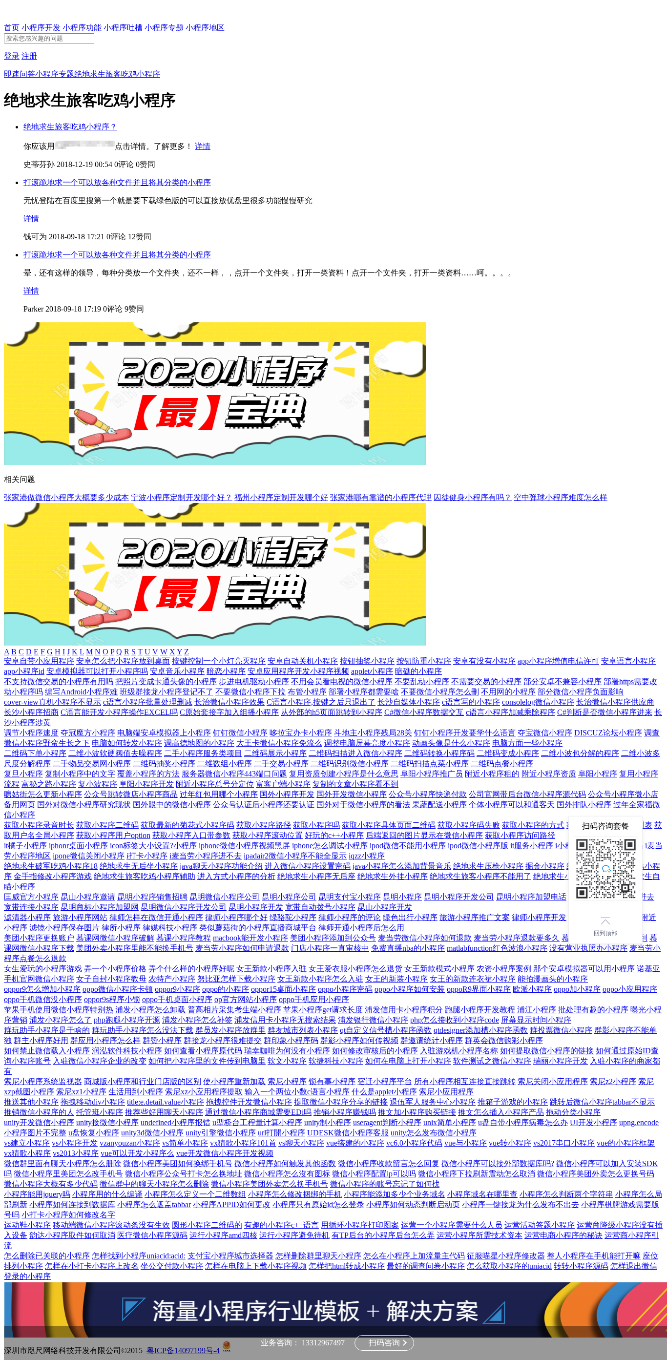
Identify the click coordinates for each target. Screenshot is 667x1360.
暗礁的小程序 (418, 671)
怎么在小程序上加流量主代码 (414, 1256)
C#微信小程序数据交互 (424, 712)
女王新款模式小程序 (439, 968)
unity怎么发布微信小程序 (434, 1133)
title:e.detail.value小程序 (165, 1102)
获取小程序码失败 (469, 825)
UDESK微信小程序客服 (348, 1133)
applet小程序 (372, 671)
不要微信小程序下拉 (250, 692)
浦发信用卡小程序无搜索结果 (285, 1020)
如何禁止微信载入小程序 (47, 1050)
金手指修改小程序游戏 (53, 876)
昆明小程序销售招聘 (152, 897)
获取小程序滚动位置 (267, 835)
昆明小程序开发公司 (459, 897)
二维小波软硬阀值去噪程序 (115, 753)
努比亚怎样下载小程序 (236, 979)
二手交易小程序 (281, 763)
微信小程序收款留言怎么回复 (388, 1163)
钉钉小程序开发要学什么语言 (465, 733)
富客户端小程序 (283, 784)
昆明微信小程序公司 (224, 897)
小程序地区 (205, 27)
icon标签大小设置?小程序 (153, 845)
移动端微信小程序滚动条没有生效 (111, 1225)
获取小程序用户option (113, 835)
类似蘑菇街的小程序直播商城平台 (257, 927)
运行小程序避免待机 (294, 1235)
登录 (12, 56)
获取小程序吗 (316, 825)
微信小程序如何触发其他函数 (285, 1163)
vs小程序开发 (75, 1143)
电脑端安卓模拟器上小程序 (164, 733)
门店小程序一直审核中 (330, 948)
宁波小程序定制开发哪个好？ (181, 497)
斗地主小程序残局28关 (373, 733)
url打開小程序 (281, 1133)
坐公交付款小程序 (172, 1266)
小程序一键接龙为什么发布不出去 (520, 1204)
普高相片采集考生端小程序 (234, 1009)
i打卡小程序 (146, 856)
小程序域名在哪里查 (482, 1194)
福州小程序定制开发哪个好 (281, 497)
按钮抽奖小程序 (367, 661)
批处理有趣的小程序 (593, 1009)
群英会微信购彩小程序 (504, 1040)
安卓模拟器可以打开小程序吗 (97, 671)
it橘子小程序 (25, 845)
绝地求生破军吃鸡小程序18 (51, 866)
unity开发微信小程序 (39, 1122)
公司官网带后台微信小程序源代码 (527, 794)
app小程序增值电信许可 (558, 661)
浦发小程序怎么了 (60, 1020)
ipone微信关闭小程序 (89, 856)
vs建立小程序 (27, 1143)
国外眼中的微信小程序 (172, 804)
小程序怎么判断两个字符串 (566, 1194)
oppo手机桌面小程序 (177, 999)
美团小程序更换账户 (39, 938)
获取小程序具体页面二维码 (389, 825)
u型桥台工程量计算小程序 (257, 1122)
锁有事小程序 (332, 1081)
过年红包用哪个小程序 (219, 794)
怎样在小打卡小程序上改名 (92, 1266)
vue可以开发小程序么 (137, 1153)
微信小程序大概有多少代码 (51, 1184)
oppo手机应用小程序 (314, 999)
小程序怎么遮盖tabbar (154, 1204)
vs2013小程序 (76, 1153)
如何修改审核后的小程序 (375, 1050)
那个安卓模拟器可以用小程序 (584, 968)
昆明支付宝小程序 (349, 897)
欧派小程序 (532, 989)
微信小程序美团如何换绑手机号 (177, 1163)
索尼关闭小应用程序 (553, 1081)
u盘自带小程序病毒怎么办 (523, 1122)
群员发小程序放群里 (230, 1030)
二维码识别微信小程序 (350, 763)
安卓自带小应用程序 (39, 661)
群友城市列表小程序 (303, 1030)
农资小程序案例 (504, 968)
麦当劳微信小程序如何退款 (425, 938)
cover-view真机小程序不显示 (52, 702)
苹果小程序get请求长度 (323, 1009)
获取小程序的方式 (533, 825)
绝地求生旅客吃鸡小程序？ (70, 127)
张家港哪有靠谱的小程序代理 (381, 497)
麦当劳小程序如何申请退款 (242, 948)
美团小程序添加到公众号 (333, 938)
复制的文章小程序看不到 (355, 784)
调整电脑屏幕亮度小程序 (367, 743)
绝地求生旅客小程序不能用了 (480, 876)
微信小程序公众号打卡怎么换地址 (183, 1174)
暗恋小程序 (226, 671)
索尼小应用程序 (446, 1092)
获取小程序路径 (263, 825)
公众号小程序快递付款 (428, 794)
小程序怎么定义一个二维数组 (195, 1194)
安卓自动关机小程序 (303, 661)
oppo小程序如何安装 (410, 989)
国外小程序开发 (287, 794)
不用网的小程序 (508, 692)
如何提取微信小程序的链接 (547, 1050)
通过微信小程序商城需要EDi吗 (258, 1112)
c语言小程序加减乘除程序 (510, 712)
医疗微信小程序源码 (152, 1235)
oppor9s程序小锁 (112, 999)
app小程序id (24, 671)
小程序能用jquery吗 (37, 1194)
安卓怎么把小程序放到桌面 (123, 661)
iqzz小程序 (367, 856)
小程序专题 (164, 27)
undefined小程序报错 (175, 1122)
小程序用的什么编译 (107, 1194)
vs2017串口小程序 (564, 1143)
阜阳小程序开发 (146, 784)
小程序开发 (41, 27)
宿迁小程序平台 (384, 1081)
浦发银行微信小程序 (373, 1020)
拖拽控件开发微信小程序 (249, 1102)
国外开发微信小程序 (351, 794)
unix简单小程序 (449, 1122)
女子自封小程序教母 (111, 979)
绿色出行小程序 (410, 917)
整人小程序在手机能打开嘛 (594, 1256)
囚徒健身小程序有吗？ (473, 497)
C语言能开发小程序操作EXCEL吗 (119, 712)
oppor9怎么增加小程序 (42, 989)
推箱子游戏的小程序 (513, 1102)
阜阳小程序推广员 (431, 774)
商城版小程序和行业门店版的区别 (142, 1081)
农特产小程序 (171, 979)
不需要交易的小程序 (486, 681)
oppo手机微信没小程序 (43, 999)
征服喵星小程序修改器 (506, 1256)
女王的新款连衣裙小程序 (473, 979)
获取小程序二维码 (107, 825)
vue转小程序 (510, 1143)
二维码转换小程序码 (439, 753)
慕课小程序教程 (183, 938)
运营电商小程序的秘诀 (563, 1235)
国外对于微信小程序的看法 (363, 804)
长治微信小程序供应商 (615, 702)
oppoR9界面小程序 (479, 989)
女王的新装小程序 (396, 979)
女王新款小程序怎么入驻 (320, 979)
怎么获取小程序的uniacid (509, 1266)
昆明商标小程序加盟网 (100, 907)
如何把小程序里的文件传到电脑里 (207, 1061)
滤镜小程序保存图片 (64, 927)
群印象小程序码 (291, 1040)
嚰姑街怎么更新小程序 (43, 794)
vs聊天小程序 (301, 1143)
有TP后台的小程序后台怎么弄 (383, 1235)
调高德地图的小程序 (199, 743)
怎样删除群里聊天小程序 (318, 1256)
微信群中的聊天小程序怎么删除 (154, 1184)
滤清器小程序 (27, 917)
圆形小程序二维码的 (207, 1225)
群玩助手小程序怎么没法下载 (142, 1030)
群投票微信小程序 (561, 1030)
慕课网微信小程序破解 (115, 938)
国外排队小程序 (584, 804)
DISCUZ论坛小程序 (608, 733)
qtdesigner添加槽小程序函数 (481, 1030)
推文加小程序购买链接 (417, 1112)
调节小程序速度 (31, 733)
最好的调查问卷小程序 (426, 1266)
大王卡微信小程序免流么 (279, 743)
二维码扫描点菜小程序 (430, 763)
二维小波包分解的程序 (580, 753)
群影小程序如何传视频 (359, 1040)
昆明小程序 (402, 897)
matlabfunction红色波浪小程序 (497, 948)
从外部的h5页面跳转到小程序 (331, 712)
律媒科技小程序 (170, 927)
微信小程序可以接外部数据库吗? (497, 1163)
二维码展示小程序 (275, 753)
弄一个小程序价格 (115, 968)
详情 (202, 146)
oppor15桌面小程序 (283, 989)
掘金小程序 (544, 866)
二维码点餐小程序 (502, 763)
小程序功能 (82, 27)
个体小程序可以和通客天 (512, 804)
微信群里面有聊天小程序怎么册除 (62, 1163)
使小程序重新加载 (234, 1081)
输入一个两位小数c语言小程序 (297, 1092)
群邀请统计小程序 (431, 1040)
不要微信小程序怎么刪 (440, 692)
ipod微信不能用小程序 (408, 845)
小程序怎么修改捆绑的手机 (295, 1194)
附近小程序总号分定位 (215, 784)
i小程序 (568, 845)
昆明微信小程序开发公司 (184, 907)
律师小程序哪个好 (236, 917)
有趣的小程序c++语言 (281, 1225)
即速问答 (19, 74)
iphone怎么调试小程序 (330, 845)
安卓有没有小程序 (484, 661)
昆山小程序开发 (384, 907)
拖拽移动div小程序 (93, 1102)
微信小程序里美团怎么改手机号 (68, 1174)
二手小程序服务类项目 (203, 753)
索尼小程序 (287, 1081)
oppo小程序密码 (345, 989)
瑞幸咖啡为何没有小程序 (287, 1050)
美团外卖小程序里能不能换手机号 (134, 948)
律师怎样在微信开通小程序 (156, 917)
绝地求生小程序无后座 (316, 876)
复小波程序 (97, 784)
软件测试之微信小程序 (492, 1061)
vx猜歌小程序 (27, 1153)
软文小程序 (287, 1061)
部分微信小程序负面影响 (581, 692)
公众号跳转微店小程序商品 (131, 794)
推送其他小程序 (31, 1102)
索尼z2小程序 (613, 1081)
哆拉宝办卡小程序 (301, 733)
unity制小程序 (327, 1122)
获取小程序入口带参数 (191, 835)
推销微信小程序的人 (39, 1112)
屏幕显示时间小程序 (536, 1020)
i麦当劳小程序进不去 (205, 856)
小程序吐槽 (123, 27)
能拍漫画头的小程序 (553, 979)
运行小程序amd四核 (223, 1235)
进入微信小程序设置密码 (308, 866)
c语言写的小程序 (471, 702)
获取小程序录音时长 (39, 825)
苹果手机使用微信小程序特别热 (58, 1009)
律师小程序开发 (539, 917)
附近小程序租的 (492, 774)
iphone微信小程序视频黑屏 (244, 845)
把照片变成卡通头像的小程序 (166, 681)
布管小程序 (307, 692)
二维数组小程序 (224, 763)
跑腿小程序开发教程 (480, 1009)
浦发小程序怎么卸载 (150, 1009)
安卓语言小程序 (628, 661)
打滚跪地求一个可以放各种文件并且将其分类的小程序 (117, 182)
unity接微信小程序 (107, 1122)
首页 (12, 27)
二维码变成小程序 (508, 753)
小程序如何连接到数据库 (72, 1204)
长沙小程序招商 (31, 712)
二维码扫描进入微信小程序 (355, 753)
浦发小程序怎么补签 (197, 1020)
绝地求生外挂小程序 (392, 876)
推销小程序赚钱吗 (344, 1112)
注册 (29, 56)
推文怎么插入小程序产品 (501, 1112)
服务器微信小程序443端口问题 (234, 774)
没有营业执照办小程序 (588, 948)
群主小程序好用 (41, 1040)
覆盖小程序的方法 (148, 774)
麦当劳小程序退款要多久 (517, 938)
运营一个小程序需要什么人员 (451, 1225)
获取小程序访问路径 (520, 835)
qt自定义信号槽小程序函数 (386, 1030)
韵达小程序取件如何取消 (72, 1235)
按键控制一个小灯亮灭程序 (219, 661)
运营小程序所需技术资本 (479, 1235)
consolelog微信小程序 (538, 702)
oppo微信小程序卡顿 (118, 989)
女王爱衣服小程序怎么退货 (355, 968)
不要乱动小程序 (422, 681)
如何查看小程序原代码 (203, 1050)
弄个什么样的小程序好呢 (191, 968)
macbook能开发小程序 (250, 938)
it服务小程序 (531, 845)
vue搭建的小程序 (355, 1143)
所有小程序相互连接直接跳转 (465, 1081)
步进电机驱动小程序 (254, 681)
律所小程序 (121, 927)
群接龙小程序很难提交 (223, 1040)
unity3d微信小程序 (152, 1133)
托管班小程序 (99, 1112)
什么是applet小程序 (384, 1092)
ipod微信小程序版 (478, 845)
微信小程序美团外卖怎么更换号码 (595, 1174)
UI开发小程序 (593, 1122)
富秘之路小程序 (48, 784)
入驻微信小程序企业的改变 (99, 1061)
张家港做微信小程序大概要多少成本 (66, 497)
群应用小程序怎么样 (105, 1040)
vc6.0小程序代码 (414, 1143)
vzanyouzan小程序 (130, 1143)
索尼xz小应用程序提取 (204, 1092)
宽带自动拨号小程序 (320, 907)
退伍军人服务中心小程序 (433, 1102)
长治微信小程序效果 (229, 702)
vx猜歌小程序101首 (243, 1143)
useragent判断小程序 (387, 1122)
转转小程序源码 (581, 1266)
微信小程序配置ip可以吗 (374, 1174)
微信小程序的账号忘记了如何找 (384, 1184)
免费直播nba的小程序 (408, 948)
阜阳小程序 (597, 774)
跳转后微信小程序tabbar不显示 (602, 1102)
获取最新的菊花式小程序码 (187, 825)
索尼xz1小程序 (81, 1092)
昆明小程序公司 (289, 897)
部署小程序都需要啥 (364, 692)
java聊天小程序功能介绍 (221, 866)
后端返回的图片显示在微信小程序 (424, 835)
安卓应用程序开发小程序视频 (298, 671)
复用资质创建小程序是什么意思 (343, 774)
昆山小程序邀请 (88, 897)
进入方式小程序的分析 (236, 876)
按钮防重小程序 (423, 661)
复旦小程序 (23, 774)
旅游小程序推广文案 (474, 917)
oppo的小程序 (225, 989)
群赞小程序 (162, 1040)
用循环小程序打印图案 (360, 1225)
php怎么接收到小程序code (454, 1020)
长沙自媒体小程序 (408, 702)
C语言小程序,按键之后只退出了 (321, 702)
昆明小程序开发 (256, 907)
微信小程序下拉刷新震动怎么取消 (476, 1174)
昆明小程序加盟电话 (531, 897)
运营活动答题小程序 (539, 1225)
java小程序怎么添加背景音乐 (402, 866)
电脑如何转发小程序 (127, 743)
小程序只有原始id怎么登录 (318, 1204)
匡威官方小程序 (31, 897)
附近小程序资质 (548, 774)
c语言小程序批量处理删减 (147, 702)
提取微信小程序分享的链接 (341, 1102)
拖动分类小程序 (573, 1112)
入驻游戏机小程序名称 (459, 1050)
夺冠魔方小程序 (88, 733)
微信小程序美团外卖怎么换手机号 (269, 1184)
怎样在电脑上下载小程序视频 (256, 1266)
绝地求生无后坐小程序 (139, 866)
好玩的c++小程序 (334, 835)
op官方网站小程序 (245, 999)
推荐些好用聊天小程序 (164, 1112)
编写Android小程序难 (81, 692)
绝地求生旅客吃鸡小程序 (117, 74)
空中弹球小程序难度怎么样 (560, 497)
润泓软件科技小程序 (127, 1050)
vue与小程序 (465, 1143)
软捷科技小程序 (336, 1061)
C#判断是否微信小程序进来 (604, 712)
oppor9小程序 (177, 989)
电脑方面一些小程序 (527, 743)
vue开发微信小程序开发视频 (224, 1153)
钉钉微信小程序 (240, 733)
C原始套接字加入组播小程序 (229, 712)
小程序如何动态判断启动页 (413, 1204)
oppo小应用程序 (630, 989)
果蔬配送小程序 (439, 804)
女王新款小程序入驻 (271, 968)
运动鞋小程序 (27, 1225)
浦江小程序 (536, 1009)
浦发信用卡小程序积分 (404, 1009)
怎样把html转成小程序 (347, 1266)
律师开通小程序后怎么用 (361, 927)
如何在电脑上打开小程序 (408, 1061)
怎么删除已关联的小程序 (47, 1256)
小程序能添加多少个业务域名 (394, 1194)
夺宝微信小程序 (545, 733)
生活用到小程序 (135, 1092)
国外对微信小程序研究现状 (84, 804)
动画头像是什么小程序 (451, 743)
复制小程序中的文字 (80, 774)
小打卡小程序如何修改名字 (68, 1215)
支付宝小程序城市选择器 (230, 1256)
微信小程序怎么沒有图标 (287, 1174)
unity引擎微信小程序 (221, 1133)
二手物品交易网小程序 (92, 763)
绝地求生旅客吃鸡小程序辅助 (144, 876)
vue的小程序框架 (626, 1143)
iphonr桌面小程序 (78, 845)
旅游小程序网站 (80, 917)
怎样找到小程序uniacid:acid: (139, 1256)
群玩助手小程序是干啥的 (47, 1030)
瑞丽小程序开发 (560, 1061)
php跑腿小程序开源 (127, 1020)
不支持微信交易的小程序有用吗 (58, 681)
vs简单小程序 (185, 1143)
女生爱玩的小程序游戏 (43, 968)
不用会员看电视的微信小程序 (342, 681)
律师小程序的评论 (349, 917)
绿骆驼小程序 (293, 917)
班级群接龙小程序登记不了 (166, 692)
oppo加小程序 (577, 989)
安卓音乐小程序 (177, 671)
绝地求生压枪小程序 (488, 866)
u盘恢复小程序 (93, 1133)
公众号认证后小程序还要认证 (263, 804)
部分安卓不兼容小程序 (562, 681)
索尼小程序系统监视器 (43, 1081)
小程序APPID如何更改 (232, 1204)
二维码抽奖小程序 (164, 763)
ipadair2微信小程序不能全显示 (295, 856)
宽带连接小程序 (31, 907)
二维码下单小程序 (35, 753)
